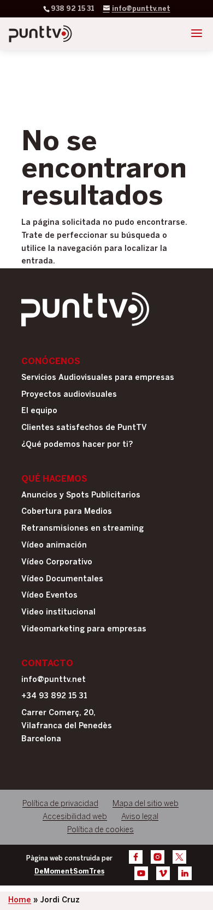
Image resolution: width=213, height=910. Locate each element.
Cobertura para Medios (66, 511)
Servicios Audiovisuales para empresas (97, 378)
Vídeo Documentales (62, 579)
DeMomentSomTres (69, 872)
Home (19, 900)
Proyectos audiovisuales (69, 394)
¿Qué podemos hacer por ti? (77, 444)
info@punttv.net (53, 680)
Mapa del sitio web (146, 804)
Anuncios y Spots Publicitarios (80, 495)
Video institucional (58, 612)
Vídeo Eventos (49, 595)
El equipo (39, 411)
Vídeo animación (54, 545)
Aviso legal (139, 817)
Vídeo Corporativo (56, 562)
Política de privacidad (60, 804)
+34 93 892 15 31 (54, 696)
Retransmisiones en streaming (82, 528)
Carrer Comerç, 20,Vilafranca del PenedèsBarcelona (66, 726)
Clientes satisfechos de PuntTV (84, 428)
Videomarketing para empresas (83, 629)
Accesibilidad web (75, 817)
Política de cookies (100, 830)
